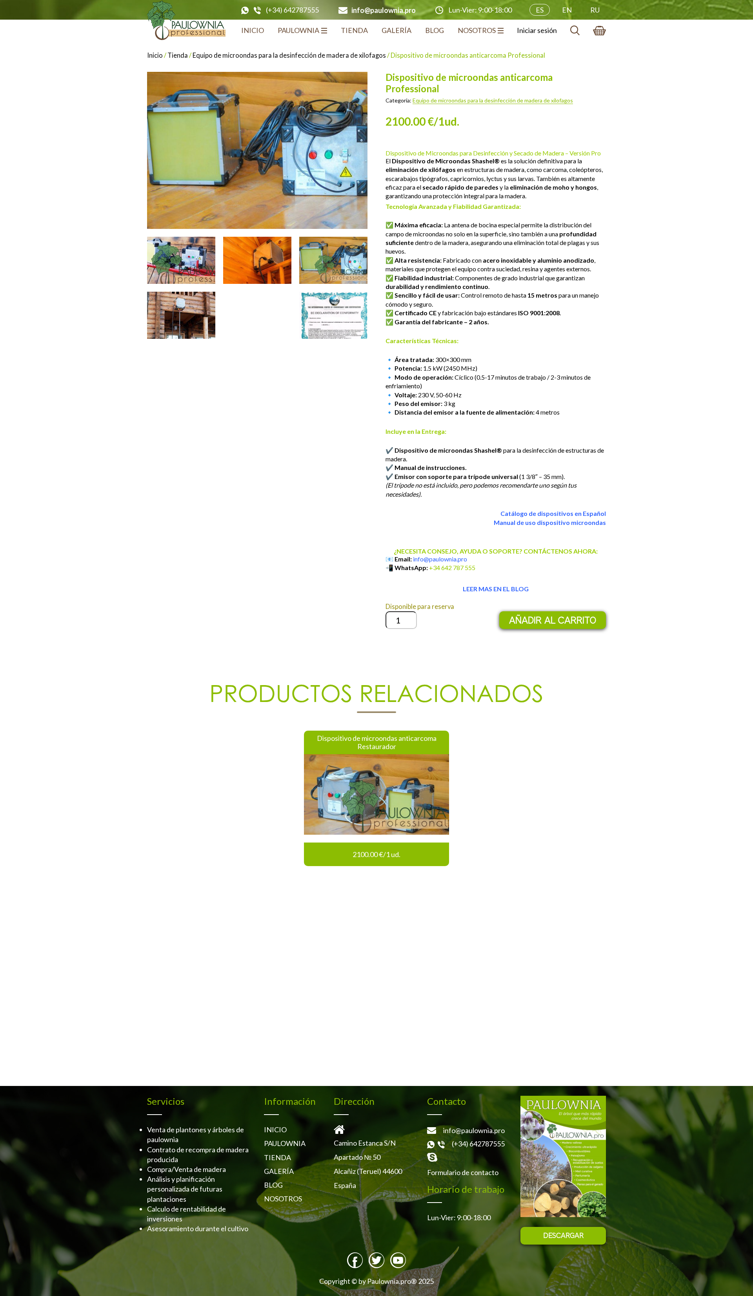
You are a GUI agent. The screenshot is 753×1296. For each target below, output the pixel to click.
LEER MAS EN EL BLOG (496, 588)
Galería (396, 30)
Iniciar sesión (537, 30)
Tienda (354, 30)
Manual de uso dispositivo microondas (550, 522)
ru (595, 9)
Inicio (252, 30)
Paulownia (298, 30)
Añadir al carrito (552, 620)
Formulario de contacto (462, 1172)
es (540, 9)
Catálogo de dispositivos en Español (553, 513)
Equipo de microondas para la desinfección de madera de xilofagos (289, 55)
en (567, 9)
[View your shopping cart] (599, 30)
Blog (434, 30)
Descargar (563, 1235)
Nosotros (477, 30)
